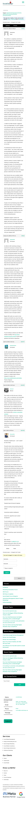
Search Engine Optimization (10, 748)
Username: (6, 559)
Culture (5, 773)
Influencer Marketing (8, 750)
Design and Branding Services (10, 741)
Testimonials (6, 760)
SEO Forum (5, 591)
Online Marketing (7, 602)
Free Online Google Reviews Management (13, 635)
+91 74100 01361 (22, 701)
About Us (6, 770)
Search (19, 578)
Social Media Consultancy (9, 745)
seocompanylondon (7, 15)
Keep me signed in (9, 568)
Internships (6, 779)
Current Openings (7, 777)
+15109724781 (24, 703)
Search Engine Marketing (9, 743)
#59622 (23, 235)
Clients (5, 758)
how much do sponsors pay (10, 611)
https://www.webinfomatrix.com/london (13, 378)
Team (5, 775)
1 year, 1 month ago (11, 19)
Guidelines (5, 587)
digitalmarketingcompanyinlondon (14, 12)
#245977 (23, 341)
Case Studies (6, 762)
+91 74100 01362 (21, 704)
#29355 (23, 28)
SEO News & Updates (8, 594)
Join (19, 684)
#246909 (23, 385)
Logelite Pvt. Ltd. (15, 541)
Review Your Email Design (9, 637)
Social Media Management (9, 739)
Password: (6, 563)
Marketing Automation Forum (10, 589)
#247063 (23, 430)
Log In (7, 572)
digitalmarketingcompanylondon (10, 14)
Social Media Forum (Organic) (10, 596)
